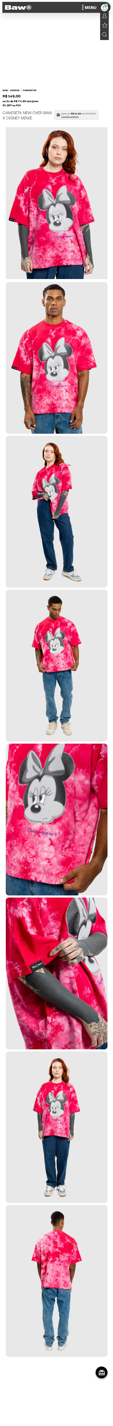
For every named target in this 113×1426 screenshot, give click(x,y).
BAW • (6, 90)
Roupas (14, 90)
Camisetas (30, 90)
